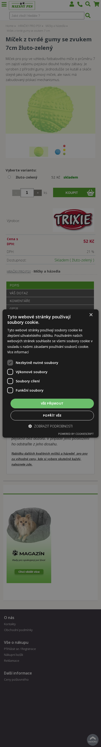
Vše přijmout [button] (52, 403)
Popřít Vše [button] (52, 415)
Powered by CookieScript (76, 433)
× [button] (91, 315)
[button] (50, 426)
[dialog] (51, 373)
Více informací (18, 352)
